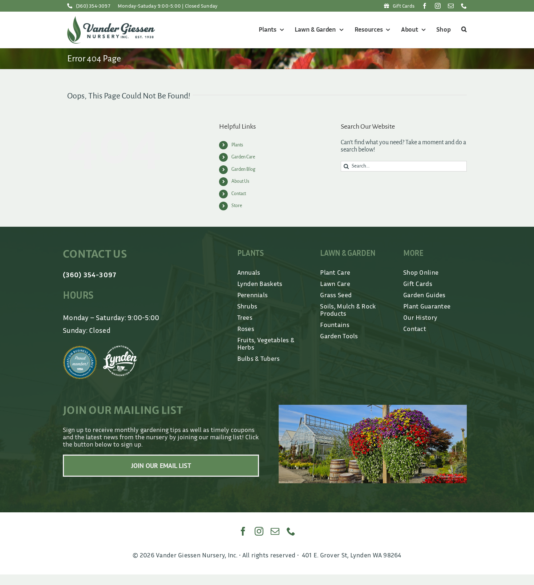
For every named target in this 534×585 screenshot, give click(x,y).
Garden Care (243, 157)
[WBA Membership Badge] (80, 349)
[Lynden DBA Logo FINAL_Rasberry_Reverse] (120, 349)
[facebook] (425, 6)
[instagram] (438, 6)
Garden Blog (243, 169)
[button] (463, 30)
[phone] (464, 6)
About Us (240, 181)
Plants (237, 145)
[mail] (451, 6)
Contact (238, 193)
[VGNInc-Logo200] (111, 19)
